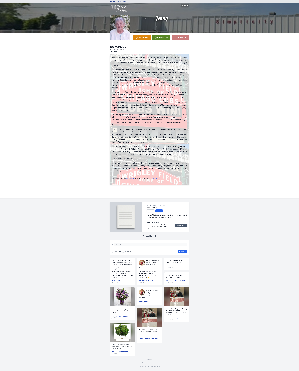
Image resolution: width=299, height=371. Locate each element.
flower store (153, 178)
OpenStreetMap (151, 366)
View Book (150, 211)
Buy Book (159, 211)
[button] (122, 296)
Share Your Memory (181, 225)
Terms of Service (153, 364)
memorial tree (130, 178)
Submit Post (182, 251)
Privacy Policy (145, 364)
